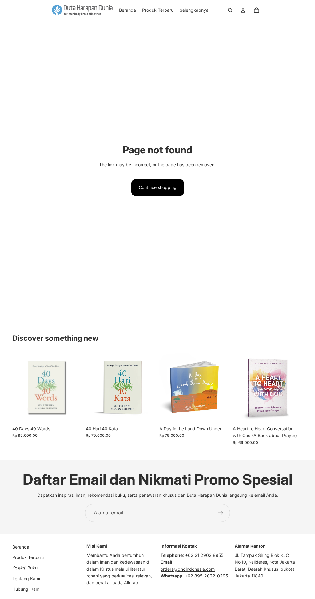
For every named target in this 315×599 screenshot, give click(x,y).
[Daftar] (220, 512)
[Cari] (230, 10)
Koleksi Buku (25, 567)
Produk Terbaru (28, 557)
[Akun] (243, 10)
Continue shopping (158, 187)
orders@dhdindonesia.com (188, 569)
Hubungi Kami (26, 589)
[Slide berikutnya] (75, 388)
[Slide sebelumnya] (19, 388)
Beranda (20, 546)
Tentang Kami (26, 578)
